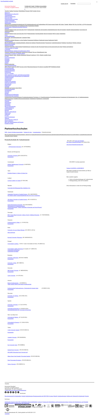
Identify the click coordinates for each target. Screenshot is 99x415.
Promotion (7, 60)
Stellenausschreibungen (10, 16)
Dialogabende (8, 80)
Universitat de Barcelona (13, 308)
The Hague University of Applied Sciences (17, 199)
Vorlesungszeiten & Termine (11, 19)
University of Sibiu (12, 263)
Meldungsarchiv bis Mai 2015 (11, 14)
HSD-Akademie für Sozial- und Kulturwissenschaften (17, 74)
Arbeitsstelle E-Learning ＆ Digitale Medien (15, 53)
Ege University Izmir (12, 345)
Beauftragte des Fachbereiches (12, 94)
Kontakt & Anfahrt (9, 123)
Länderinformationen (55, 134)
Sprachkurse (68, 134)
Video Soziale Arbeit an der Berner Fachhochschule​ (19, 284)
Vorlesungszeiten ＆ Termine (11, 48)
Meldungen (7, 12)
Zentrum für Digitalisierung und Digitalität (78, 402)
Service (38, 11)
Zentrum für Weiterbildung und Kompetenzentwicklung (55, 402)
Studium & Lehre (28, 132)
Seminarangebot (8, 78)
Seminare (7, 28)
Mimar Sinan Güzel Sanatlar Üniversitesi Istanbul (19, 356)
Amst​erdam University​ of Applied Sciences (17, 194)
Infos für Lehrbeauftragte (10, 111)
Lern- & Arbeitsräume (10, 57)
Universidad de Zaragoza (13, 322)
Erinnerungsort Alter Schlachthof (21, 403)
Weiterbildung (22, 11)
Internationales (8, 84)
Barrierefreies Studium (10, 44)
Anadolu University (12, 337)
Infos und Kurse (11, 232)
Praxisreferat (7, 105)
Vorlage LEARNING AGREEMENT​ (75, 168)
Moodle (55, 396)
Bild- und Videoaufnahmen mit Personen (14, 122)
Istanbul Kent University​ (13, 349)
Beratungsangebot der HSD (39, 396)
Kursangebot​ (10, 157)
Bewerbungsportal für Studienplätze (13, 396)
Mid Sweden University (13, 270)
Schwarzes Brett (8, 18)
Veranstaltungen (8, 15)
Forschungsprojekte (9, 68)
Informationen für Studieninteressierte (16, 206)
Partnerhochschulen (40, 134)
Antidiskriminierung (9, 107)
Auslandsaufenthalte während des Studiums (26, 134)
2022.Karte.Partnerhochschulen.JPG (75, 144)
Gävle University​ (11, 275)
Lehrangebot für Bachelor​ (13, 250)
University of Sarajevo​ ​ (13, 155)
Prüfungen (7, 32)
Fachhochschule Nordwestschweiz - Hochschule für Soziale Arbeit (23, 288)
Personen (27, 11)
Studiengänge (8, 23)
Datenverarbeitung (9, 121)
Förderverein (8, 85)
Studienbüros (24, 402)
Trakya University (12, 364)
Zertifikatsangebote (9, 77)
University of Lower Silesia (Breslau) (16, 230)
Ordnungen (7, 114)
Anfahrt (7, 390)
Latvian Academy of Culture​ (14, 180)
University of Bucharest (13, 257)
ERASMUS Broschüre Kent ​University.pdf (18, 352)
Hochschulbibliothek (32, 402)
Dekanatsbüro (8, 102)
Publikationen (8, 72)
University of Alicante (13, 304)
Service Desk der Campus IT (11, 119)
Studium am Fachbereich (10, 21)
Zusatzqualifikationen (10, 36)
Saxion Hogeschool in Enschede (15, 204)
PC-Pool (7, 56)
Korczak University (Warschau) (15, 237)
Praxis (6, 35)
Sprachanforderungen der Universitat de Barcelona (19, 310)
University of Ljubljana (13, 295)
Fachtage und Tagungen (10, 81)
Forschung (15, 11)
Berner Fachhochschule (13, 283)
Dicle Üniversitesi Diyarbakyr (14, 360)
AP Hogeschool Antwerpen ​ (14, 146)
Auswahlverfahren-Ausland (77, 134)
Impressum (11, 390)
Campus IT (40, 402)
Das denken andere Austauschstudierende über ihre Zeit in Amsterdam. (24, 195)
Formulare (7, 59)
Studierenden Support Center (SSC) (13, 402)
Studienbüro (7, 103)
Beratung (7, 38)
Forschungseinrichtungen (10, 65)
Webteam (7, 118)
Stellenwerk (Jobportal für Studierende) (76, 396)
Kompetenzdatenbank (10, 70)
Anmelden (7, 413)
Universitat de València (13, 317)
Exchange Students (13, 136)
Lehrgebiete (7, 49)
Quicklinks (72, 3)
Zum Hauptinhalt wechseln (7, 1)
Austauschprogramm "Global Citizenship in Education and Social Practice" (25, 207)
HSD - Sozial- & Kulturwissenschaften (14, 132)
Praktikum (62, 134)
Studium (11, 11)
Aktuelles (7, 11)
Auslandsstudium (9, 41)
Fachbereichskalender (10, 20)
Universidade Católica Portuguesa (15, 248)
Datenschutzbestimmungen (20, 390)
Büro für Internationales (10, 106)
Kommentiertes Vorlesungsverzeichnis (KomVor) (16, 27)
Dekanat (7, 93)
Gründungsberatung (61, 396)
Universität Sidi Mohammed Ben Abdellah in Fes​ (19, 188)
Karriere (87, 396)
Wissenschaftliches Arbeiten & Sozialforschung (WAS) (17, 50)
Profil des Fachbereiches (10, 82)
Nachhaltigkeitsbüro (9, 403)
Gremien (35, 11)
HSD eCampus (49, 396)
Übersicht (7, 91)
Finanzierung (47, 134)
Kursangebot (10, 208)
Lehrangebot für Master (13, 251)
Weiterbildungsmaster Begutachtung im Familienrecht (17, 76)
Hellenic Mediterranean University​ (15, 164)
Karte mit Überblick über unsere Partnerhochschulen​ (75, 141)
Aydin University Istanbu (13, 330)
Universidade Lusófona (13, 243)
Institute (6, 62)
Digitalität (7, 86)
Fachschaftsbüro (8, 109)
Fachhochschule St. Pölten (14, 222)
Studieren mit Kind (9, 45)
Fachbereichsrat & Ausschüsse (12, 95)
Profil (31, 11)
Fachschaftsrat (8, 100)
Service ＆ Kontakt (9, 73)
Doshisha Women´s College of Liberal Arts (17, 173)
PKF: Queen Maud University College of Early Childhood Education (23, 215)
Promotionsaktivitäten (10, 69)
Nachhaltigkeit (8, 90)
